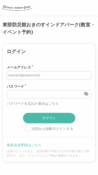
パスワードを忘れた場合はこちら (33, 103)
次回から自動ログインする (52, 129)
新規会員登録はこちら (24, 145)
